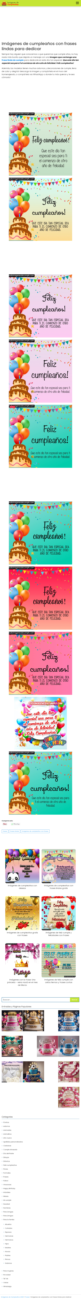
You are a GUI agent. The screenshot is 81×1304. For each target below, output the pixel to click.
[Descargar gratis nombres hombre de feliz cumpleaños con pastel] (68, 1021)
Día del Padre (8, 1153)
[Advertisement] (40, 24)
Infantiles (6, 1192)
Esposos (8, 1232)
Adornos (6, 1126)
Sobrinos (8, 1263)
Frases (5, 1177)
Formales (7, 1173)
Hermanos (9, 1240)
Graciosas (7, 1184)
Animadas (7, 1130)
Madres (8, 1248)
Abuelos (8, 1224)
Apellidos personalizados (13, 1142)
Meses (5, 1196)
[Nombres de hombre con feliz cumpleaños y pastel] (68, 1047)
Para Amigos (8, 1216)
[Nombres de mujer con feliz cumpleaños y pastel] (47, 1047)
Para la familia (8, 1219)
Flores (5, 1169)
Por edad (6, 1275)
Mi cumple (7, 1200)
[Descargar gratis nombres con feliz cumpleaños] (33, 1021)
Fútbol (5, 1181)
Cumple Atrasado (10, 1149)
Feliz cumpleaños (10, 1165)
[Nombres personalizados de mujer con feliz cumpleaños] (68, 1098)
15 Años (6, 1122)
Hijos (7, 1244)
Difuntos (6, 1161)
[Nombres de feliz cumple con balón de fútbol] (33, 1072)
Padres (7, 1255)
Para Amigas (8, 1212)
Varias (5, 1282)
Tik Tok (5, 1279)
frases (5, 831)
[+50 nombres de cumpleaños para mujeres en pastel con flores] (68, 1072)
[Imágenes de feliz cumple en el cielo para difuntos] (12, 1072)
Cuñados (8, 1228)
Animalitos (7, 1134)
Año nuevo (7, 1138)
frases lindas (14, 831)
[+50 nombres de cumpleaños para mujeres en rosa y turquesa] (12, 1047)
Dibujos (6, 1157)
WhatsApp (7, 1286)
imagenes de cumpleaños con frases (35, 831)
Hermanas (9, 1236)
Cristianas (7, 1146)
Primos (7, 1259)
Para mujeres (8, 1271)
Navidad (6, 1204)
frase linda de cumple (13, 60)
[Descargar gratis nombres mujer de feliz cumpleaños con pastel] (12, 1021)
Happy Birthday (9, 1188)
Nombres (7, 1208)
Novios (7, 1251)
